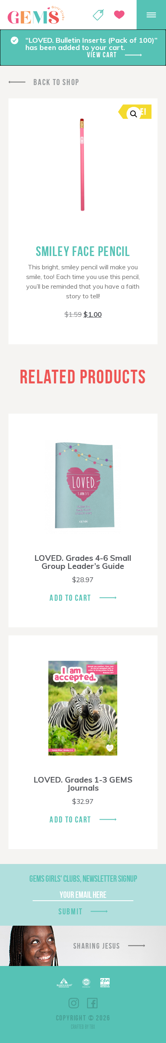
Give (119, 14)
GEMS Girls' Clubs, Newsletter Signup (83, 878)
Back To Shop (56, 82)
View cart (101, 54)
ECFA (86, 983)
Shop (98, 15)
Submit (70, 911)
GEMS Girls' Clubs (35, 15)
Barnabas (64, 982)
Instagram (73, 1003)
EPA (105, 982)
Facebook (92, 1003)
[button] (134, 114)
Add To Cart (70, 597)
